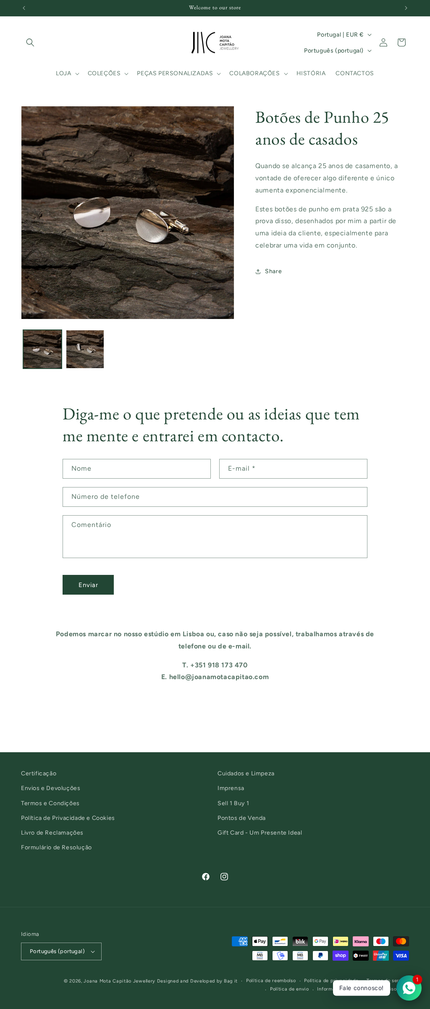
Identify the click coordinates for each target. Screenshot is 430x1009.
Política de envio (289, 989)
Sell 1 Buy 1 (233, 803)
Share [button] (273, 271)
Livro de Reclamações (52, 832)
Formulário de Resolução (56, 847)
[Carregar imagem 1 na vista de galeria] (42, 349)
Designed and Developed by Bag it (197, 981)
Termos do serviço (388, 980)
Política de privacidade (331, 980)
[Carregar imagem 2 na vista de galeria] (85, 349)
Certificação (38, 773)
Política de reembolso (271, 980)
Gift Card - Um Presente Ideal (260, 832)
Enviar (88, 585)
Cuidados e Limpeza (246, 773)
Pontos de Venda (242, 818)
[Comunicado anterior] (24, 8)
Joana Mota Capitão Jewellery (119, 981)
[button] (30, 42)
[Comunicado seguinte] (406, 8)
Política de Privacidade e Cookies (68, 818)
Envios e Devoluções (50, 788)
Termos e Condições (50, 803)
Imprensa (231, 788)
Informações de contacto (346, 989)
